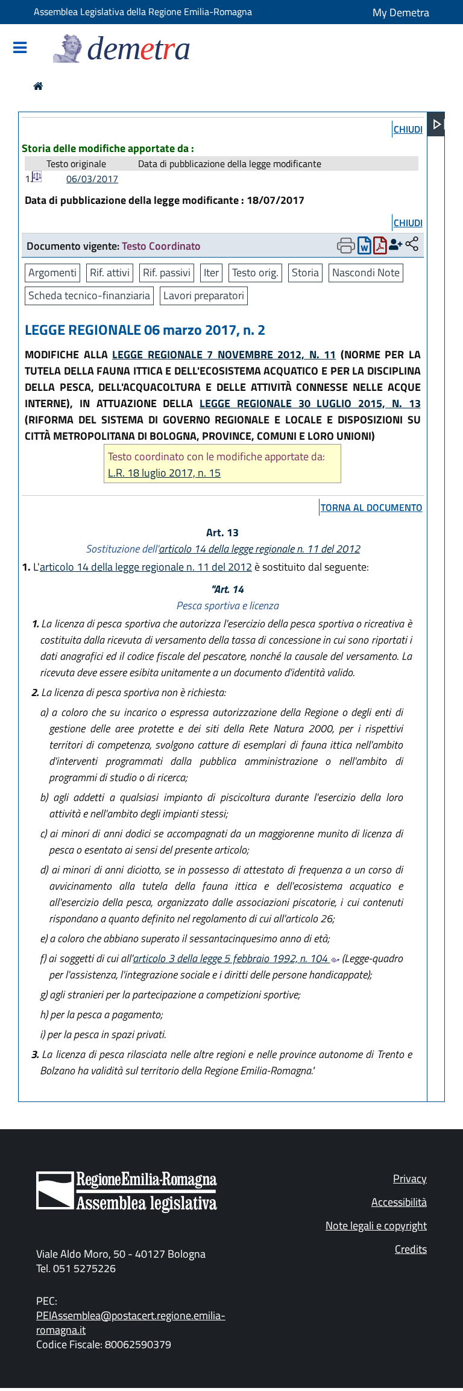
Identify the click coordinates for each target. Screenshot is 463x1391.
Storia (305, 272)
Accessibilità (399, 1202)
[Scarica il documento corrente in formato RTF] (364, 248)
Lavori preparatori (203, 295)
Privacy (410, 1178)
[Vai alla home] (38, 86)
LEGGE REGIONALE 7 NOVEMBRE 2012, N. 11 (224, 354)
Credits (411, 1249)
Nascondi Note (366, 272)
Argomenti (52, 272)
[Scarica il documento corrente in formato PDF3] (380, 248)
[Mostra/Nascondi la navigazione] (20, 48)
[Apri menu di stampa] (346, 245)
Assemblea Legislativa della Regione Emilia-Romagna (143, 11)
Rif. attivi (110, 272)
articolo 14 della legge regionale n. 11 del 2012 (259, 548)
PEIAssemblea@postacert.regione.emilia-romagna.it (130, 1322)
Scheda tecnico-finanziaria (89, 295)
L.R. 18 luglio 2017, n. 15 (164, 472)
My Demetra (401, 12)
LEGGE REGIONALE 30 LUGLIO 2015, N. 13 (310, 403)
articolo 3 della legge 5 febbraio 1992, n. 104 (231, 958)
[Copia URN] (412, 244)
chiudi (408, 129)
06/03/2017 (92, 178)
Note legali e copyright (376, 1225)
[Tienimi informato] (396, 244)
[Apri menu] (439, 124)
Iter (211, 272)
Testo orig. (255, 272)
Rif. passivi (167, 272)
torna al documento (372, 507)
